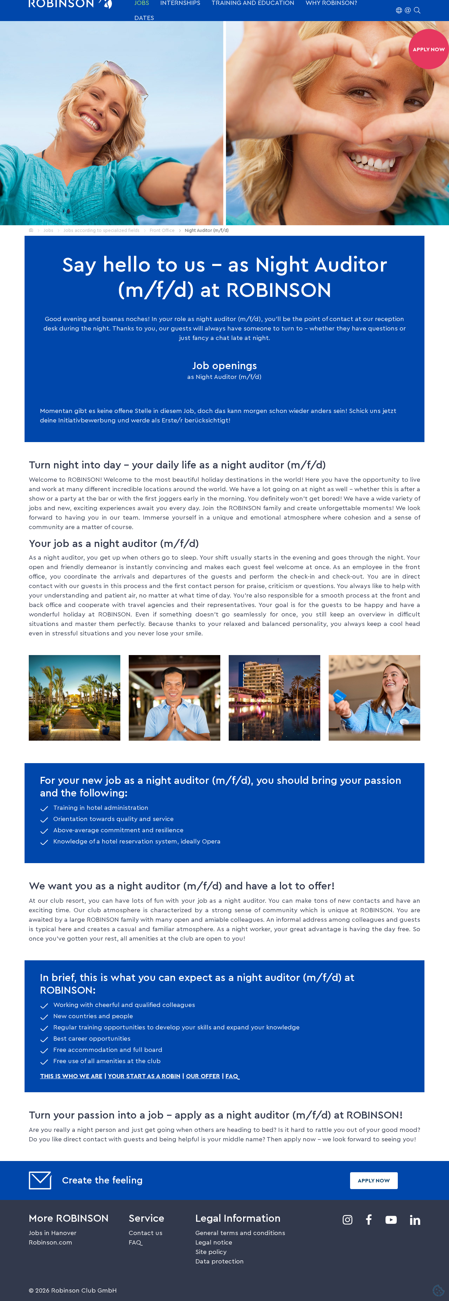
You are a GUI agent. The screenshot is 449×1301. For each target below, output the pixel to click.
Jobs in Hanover (52, 1233)
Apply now (374, 1180)
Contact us (145, 1233)
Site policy (211, 1252)
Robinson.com (50, 1242)
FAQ (232, 1076)
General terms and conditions (240, 1233)
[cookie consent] (438, 1291)
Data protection (219, 1261)
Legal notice (213, 1242)
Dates (144, 18)
